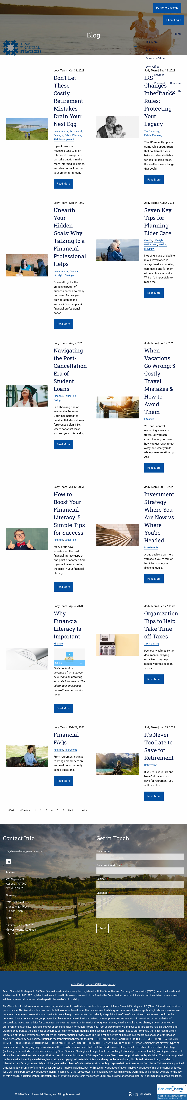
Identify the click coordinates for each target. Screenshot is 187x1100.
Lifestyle (58, 275)
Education (70, 396)
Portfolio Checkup (167, 7)
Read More (63, 183)
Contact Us (174, 91)
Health (162, 244)
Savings (58, 135)
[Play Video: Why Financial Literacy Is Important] (69, 654)
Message (115, 892)
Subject (114, 879)
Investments (61, 131)
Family (148, 240)
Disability (149, 248)
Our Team (152, 42)
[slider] (68, 663)
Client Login (173, 20)
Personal (159, 83)
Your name (116, 851)
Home (177, 33)
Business (175, 83)
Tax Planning (151, 131)
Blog (159, 91)
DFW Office (152, 66)
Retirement (76, 131)
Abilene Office (154, 50)
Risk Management (64, 139)
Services (159, 75)
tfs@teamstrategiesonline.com (25, 851)
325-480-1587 (14, 888)
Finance (74, 271)
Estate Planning (73, 135)
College (58, 400)
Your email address (121, 865)
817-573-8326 (14, 911)
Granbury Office (155, 58)
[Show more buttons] (81, 663)
